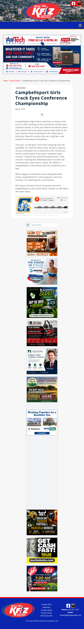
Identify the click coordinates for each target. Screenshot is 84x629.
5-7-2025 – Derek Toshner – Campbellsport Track (45, 215)
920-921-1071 (70, 609)
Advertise (46, 607)
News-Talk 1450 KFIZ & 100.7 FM (23, 215)
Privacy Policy (46, 613)
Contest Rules (46, 610)
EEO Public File (46, 616)
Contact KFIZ (46, 604)
